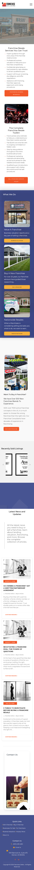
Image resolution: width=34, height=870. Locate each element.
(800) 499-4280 (18, 844)
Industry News (20, 831)
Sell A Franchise (7, 825)
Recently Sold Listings (12, 448)
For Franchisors (20, 828)
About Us (6, 835)
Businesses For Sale (9, 828)
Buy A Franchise (18, 825)
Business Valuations (9, 831)
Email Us (18, 847)
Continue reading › (11, 614)
